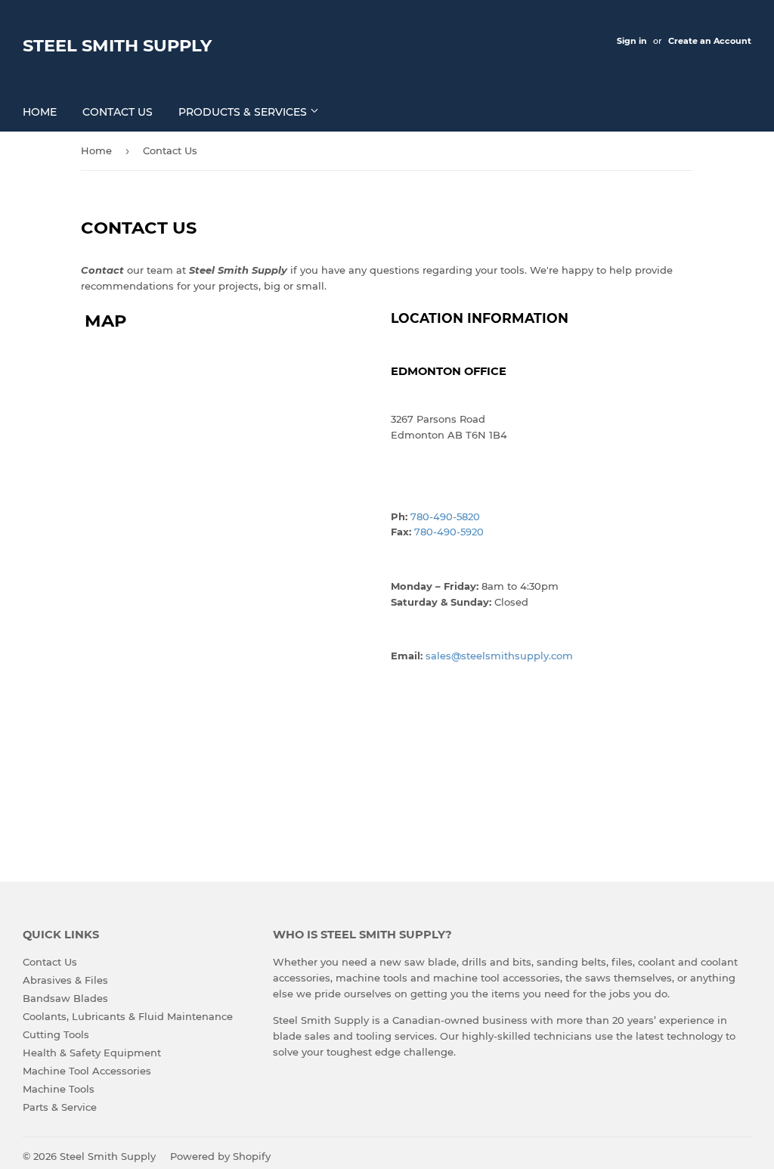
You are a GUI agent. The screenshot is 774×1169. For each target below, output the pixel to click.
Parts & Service (60, 1107)
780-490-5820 (445, 516)
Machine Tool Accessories (87, 1071)
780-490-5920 (449, 532)
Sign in (632, 41)
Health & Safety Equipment (92, 1053)
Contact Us (117, 112)
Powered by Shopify (220, 1156)
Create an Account (709, 41)
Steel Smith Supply (117, 45)
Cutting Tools (56, 1034)
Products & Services (244, 112)
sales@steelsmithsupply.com (499, 656)
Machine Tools (58, 1089)
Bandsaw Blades (65, 998)
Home (40, 112)
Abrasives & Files (65, 980)
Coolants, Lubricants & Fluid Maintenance (128, 1016)
